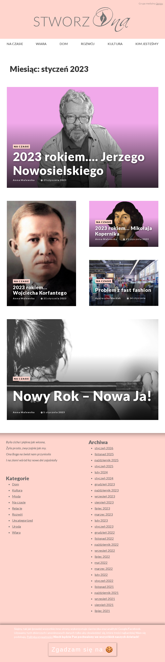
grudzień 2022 (105, 532)
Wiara (41, 44)
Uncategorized (22, 520)
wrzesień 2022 (105, 550)
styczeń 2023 (104, 526)
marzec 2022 (104, 568)
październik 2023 (107, 490)
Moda (16, 496)
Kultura (115, 44)
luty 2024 (101, 472)
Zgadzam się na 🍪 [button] (82, 649)
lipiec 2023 (102, 508)
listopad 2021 (104, 586)
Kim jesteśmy (146, 44)
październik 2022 (107, 544)
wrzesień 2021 (105, 599)
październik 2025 (107, 460)
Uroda (16, 526)
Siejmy (159, 3)
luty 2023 (101, 520)
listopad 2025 (104, 454)
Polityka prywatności (40, 637)
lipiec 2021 (102, 611)
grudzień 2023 (105, 484)
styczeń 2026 (104, 448)
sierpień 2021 (104, 605)
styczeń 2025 (104, 466)
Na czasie (15, 44)
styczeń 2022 (104, 580)
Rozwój (88, 44)
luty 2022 (101, 574)
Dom (64, 44)
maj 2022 (101, 562)
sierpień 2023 (104, 502)
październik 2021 (107, 593)
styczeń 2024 (104, 478)
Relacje (17, 508)
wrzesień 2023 (105, 496)
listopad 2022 (104, 538)
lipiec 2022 (102, 556)
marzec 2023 (104, 514)
